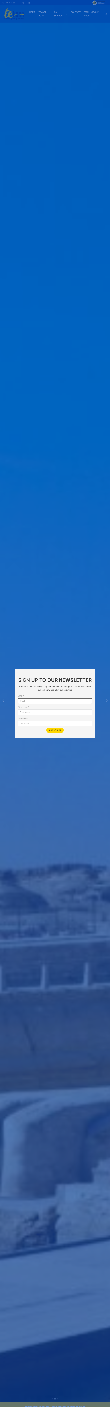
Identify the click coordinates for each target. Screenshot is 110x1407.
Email (21, 696)
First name (23, 707)
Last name (23, 718)
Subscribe (55, 730)
